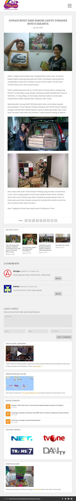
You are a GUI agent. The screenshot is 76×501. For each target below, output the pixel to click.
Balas (58, 278)
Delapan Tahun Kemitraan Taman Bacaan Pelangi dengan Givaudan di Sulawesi (37, 405)
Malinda (16, 286)
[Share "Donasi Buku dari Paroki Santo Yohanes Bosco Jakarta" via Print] (56, 220)
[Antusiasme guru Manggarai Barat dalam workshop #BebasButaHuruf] (46, 238)
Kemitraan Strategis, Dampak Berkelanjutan (25, 420)
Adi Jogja (16, 271)
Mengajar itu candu (62, 245)
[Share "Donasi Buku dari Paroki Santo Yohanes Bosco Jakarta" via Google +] (33, 220)
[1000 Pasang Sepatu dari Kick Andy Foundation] (29, 239)
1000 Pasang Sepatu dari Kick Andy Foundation (29, 249)
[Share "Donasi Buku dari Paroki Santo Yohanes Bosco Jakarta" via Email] (52, 220)
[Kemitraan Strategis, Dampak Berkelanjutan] (8, 421)
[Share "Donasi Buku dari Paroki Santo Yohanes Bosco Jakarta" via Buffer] (48, 220)
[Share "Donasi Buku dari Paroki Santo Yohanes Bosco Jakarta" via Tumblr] (37, 220)
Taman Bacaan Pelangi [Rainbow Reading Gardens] (24, 499)
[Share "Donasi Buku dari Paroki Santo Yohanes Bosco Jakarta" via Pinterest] (41, 220)
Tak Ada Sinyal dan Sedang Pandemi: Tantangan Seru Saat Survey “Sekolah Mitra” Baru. (13, 248)
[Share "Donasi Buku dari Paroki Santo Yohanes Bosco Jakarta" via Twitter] (30, 220)
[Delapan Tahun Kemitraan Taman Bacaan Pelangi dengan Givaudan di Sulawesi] (8, 406)
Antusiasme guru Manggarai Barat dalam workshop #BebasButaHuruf (45, 247)
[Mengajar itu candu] (63, 238)
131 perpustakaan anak (30, 393)
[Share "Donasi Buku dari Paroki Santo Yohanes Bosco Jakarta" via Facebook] (26, 220)
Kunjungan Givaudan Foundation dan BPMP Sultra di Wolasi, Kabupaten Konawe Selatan (40, 413)
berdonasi (37, 489)
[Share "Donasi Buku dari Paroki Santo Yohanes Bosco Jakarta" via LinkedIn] (45, 220)
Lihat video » (37, 366)
